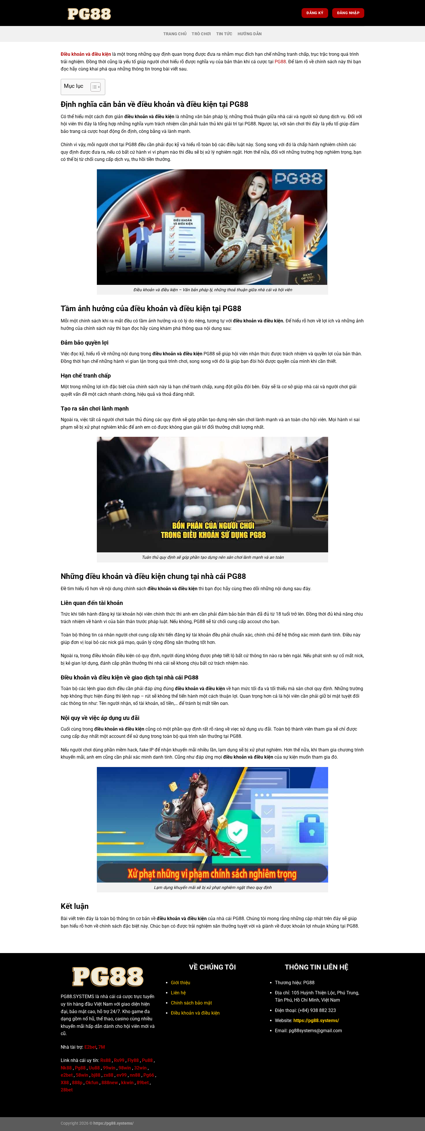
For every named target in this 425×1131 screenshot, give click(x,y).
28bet (67, 1090)
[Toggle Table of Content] (92, 87)
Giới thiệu (180, 982)
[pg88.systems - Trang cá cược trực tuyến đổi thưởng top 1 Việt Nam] (90, 13)
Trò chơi (201, 33)
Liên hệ (178, 993)
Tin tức (224, 33)
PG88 (280, 61)
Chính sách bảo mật (191, 1003)
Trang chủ (175, 33)
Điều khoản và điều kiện (195, 1013)
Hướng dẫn (250, 33)
